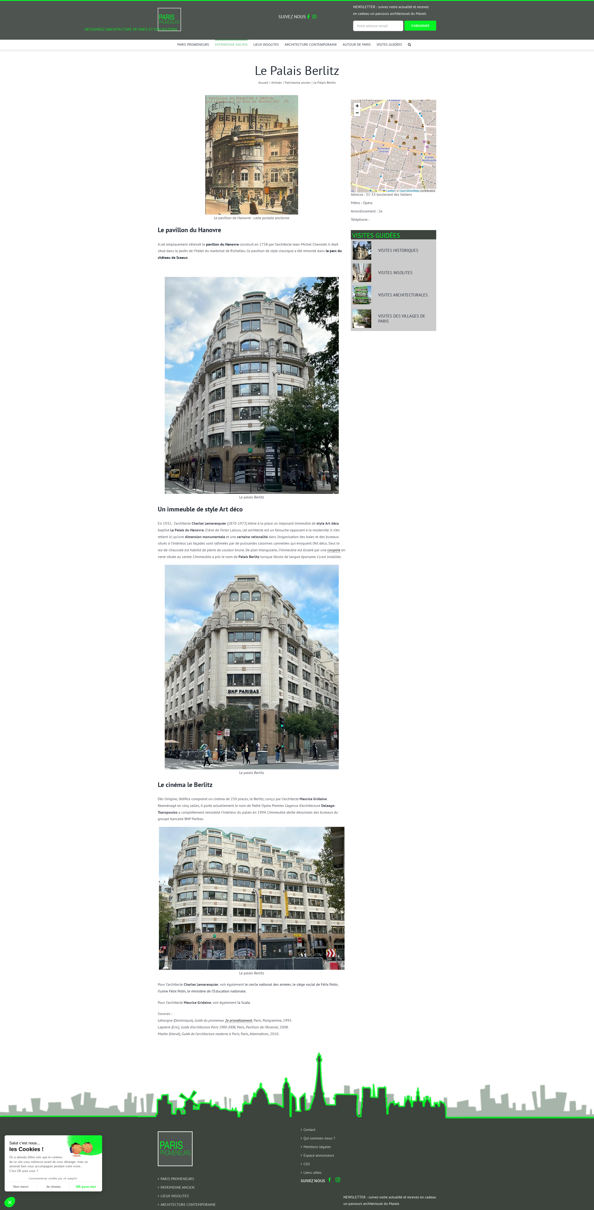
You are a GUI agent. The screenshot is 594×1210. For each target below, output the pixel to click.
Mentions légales (317, 1147)
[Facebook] (329, 1180)
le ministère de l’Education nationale (216, 991)
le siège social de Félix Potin (315, 984)
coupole (333, 550)
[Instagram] (338, 1180)
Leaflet (390, 191)
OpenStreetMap (410, 191)
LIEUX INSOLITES (175, 1196)
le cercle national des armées (268, 984)
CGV (306, 1164)
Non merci (20, 1186)
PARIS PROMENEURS (177, 1179)
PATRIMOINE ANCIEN (177, 1187)
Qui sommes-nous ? (319, 1138)
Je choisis (53, 1186)
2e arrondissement (238, 1020)
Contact (309, 1129)
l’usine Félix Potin (172, 991)
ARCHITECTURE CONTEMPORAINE (188, 1204)
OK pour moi (86, 1186)
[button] (409, 44)
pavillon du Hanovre (222, 244)
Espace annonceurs (318, 1155)
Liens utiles (312, 1172)
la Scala (243, 1002)
